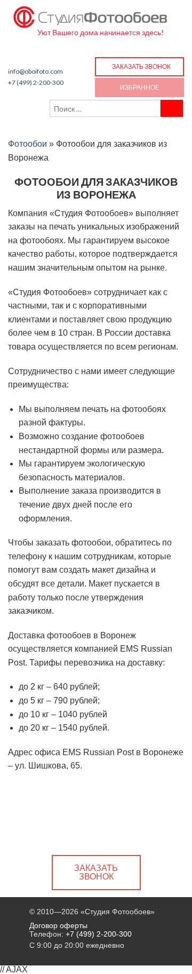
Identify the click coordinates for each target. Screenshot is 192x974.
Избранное (139, 87)
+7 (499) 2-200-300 (35, 82)
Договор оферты (58, 925)
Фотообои (27, 143)
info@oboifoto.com (35, 71)
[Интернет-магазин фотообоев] (91, 15)
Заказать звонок (141, 66)
